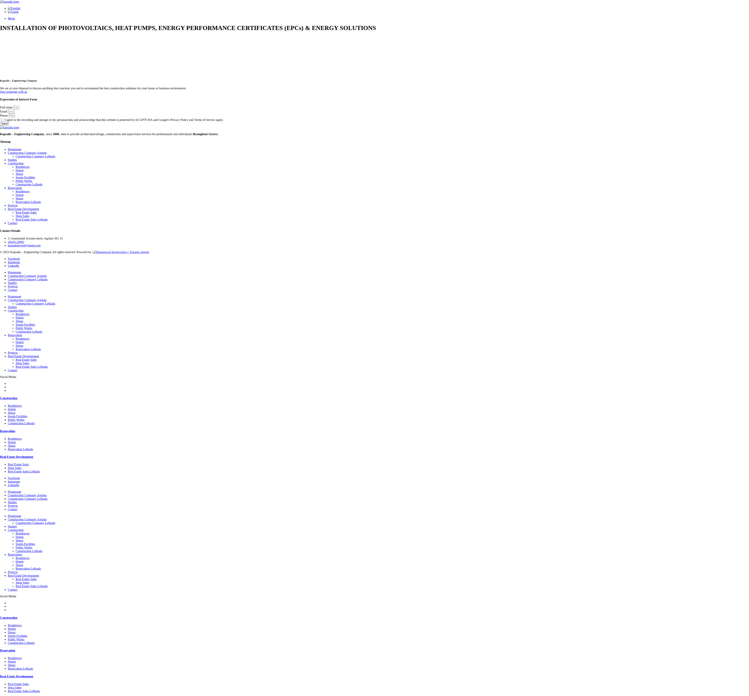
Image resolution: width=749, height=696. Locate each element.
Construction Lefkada (29, 184)
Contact (12, 223)
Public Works (24, 181)
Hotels (20, 170)
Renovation (15, 188)
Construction (16, 163)
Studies (12, 159)
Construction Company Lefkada (35, 156)
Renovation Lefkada (28, 202)
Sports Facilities (25, 177)
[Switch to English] (14, 8)
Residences (22, 166)
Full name (6, 107)
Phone (4, 115)
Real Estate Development (23, 209)
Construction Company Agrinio (27, 152)
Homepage (14, 149)
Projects (13, 205)
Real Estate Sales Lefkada (32, 219)
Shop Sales (22, 216)
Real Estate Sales (26, 212)
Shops (19, 174)
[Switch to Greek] (13, 11)
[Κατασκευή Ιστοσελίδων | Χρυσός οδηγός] (121, 252)
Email (4, 111)
